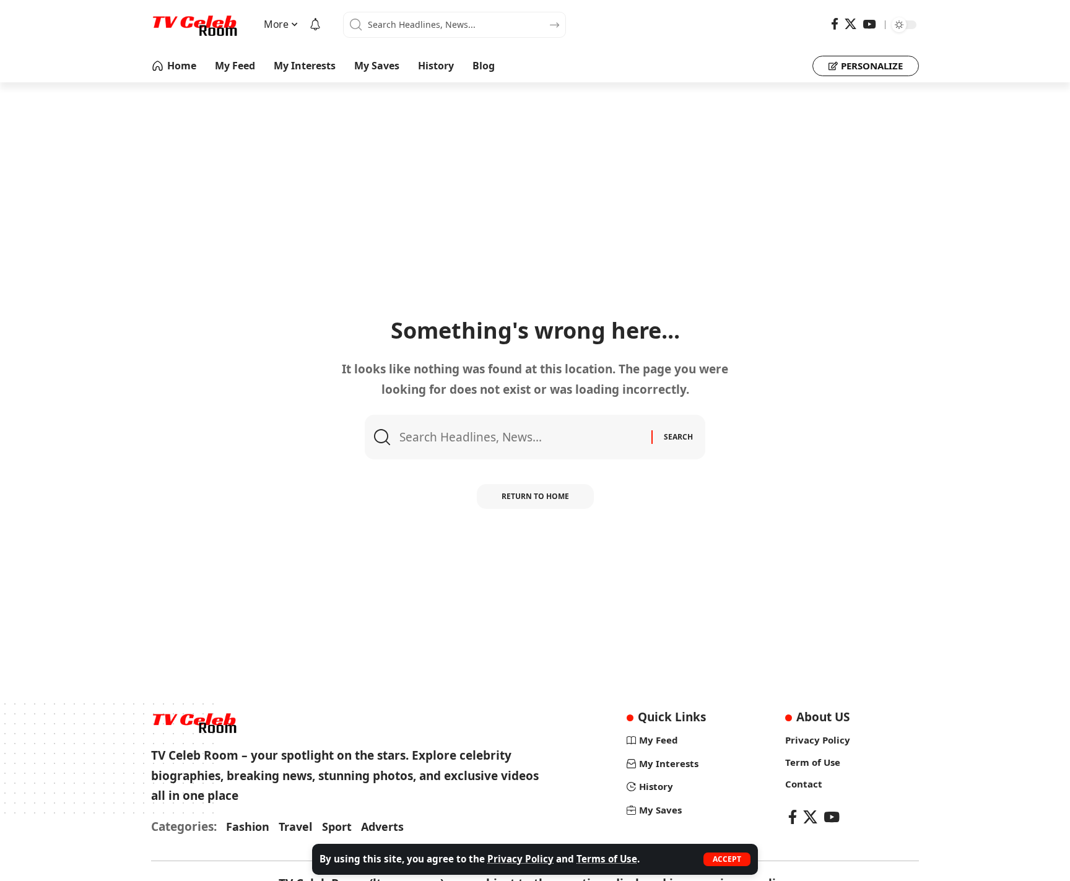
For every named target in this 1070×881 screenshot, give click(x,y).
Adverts (382, 826)
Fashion (247, 826)
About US (823, 717)
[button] (726, 859)
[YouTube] (869, 24)
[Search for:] (520, 437)
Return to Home (535, 496)
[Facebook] (835, 24)
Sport (337, 826)
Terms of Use (606, 859)
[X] (850, 24)
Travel (295, 826)
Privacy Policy (520, 859)
